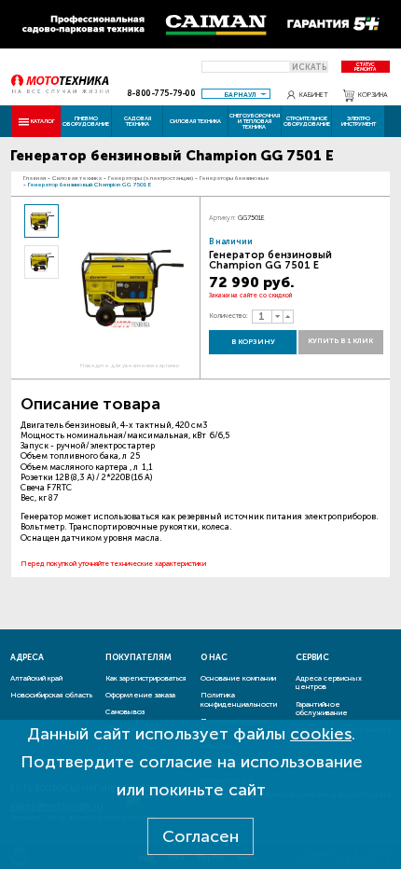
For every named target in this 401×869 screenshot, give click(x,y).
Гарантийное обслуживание (322, 708)
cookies (321, 734)
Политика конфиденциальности (238, 699)
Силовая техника (195, 121)
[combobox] (236, 94)
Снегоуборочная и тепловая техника (254, 121)
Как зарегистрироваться (146, 678)
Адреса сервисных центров (329, 682)
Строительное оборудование (306, 121)
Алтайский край (36, 678)
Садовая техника (137, 121)
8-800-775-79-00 (161, 93)
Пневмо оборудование (85, 121)
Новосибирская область (51, 694)
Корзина (373, 94)
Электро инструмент (358, 121)
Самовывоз (125, 711)
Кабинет (313, 94)
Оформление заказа (140, 694)
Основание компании (238, 678)
